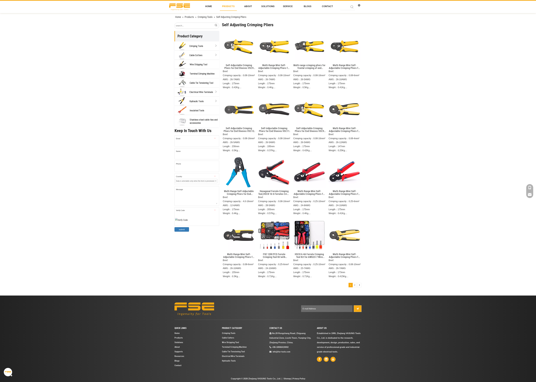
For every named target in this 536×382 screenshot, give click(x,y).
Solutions (178, 342)
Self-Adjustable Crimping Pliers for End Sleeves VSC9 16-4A (309, 129)
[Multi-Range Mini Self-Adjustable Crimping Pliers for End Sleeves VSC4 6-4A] (239, 235)
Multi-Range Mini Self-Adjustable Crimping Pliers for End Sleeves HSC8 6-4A (309, 192)
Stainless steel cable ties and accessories (204, 121)
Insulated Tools (197, 110)
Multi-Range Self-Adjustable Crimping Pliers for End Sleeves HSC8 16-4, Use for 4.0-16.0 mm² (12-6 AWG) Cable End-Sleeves (239, 192)
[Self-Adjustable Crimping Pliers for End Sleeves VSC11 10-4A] (274, 109)
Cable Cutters (195, 55)
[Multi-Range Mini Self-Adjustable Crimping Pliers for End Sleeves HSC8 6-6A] (345, 172)
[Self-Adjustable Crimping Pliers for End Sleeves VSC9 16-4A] (309, 109)
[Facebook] (319, 359)
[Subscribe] (358, 308)
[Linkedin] (326, 359)
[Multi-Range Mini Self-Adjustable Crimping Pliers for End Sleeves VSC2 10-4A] (345, 235)
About (177, 347)
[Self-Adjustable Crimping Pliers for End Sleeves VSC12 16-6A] (239, 109)
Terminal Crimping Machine (202, 73)
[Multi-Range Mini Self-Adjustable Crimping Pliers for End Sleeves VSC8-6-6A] (345, 46)
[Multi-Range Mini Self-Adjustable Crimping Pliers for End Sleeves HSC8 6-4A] (309, 172)
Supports (178, 351)
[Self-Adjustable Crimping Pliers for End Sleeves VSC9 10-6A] (239, 46)
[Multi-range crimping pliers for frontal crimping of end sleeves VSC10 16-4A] (309, 46)
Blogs (177, 361)
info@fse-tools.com (281, 351)
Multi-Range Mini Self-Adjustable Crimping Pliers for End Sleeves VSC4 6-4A (239, 255)
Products (178, 338)
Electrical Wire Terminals (201, 92)
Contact (177, 365)
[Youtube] (333, 359)
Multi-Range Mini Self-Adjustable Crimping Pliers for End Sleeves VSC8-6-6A (344, 66)
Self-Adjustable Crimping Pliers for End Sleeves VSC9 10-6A (238, 66)
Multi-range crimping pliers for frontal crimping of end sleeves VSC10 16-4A (309, 66)
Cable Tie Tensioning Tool (201, 82)
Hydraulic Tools (196, 101)
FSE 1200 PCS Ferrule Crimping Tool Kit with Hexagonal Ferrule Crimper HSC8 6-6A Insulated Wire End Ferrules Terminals (274, 255)
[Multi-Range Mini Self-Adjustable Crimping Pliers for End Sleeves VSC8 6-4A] (274, 46)
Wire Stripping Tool (198, 64)
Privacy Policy (299, 378)
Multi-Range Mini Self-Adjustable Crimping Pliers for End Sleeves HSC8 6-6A (344, 192)
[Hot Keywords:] (352, 7)
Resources (179, 356)
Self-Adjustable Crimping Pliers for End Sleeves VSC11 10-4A (274, 129)
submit (182, 229)
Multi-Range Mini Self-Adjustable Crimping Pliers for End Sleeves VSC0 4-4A (344, 129)
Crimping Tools (196, 46)
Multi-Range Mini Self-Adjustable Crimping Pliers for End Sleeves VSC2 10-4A (344, 255)
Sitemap (287, 378)
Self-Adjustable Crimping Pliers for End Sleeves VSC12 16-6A (239, 129)
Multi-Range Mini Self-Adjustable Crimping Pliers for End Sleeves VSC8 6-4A (274, 66)
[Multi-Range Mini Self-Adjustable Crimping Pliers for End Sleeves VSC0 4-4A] (345, 109)
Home (177, 333)
